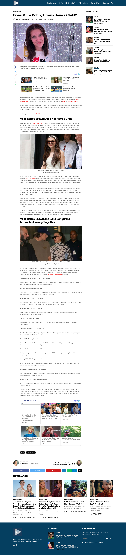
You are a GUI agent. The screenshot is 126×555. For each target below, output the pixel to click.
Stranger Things (31, 452)
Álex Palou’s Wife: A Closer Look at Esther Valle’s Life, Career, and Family (103, 71)
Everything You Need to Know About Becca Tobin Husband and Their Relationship (102, 52)
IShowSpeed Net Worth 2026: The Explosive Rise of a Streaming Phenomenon (102, 42)
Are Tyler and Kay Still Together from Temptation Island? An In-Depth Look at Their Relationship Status (24, 505)
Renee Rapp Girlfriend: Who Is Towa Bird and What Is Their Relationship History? (103, 62)
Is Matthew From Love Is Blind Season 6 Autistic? (74, 503)
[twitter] (17, 545)
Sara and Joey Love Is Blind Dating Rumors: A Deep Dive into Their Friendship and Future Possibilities (50, 505)
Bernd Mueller (45, 517)
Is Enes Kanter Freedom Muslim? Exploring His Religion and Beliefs (102, 20)
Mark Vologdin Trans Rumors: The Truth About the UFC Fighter (103, 31)
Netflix (22, 452)
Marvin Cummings (21, 19)
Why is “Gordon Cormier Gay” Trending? (100, 503)
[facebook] (14, 545)
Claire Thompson (20, 517)
